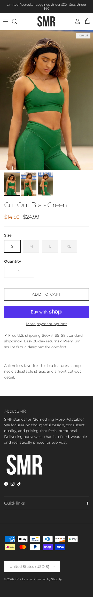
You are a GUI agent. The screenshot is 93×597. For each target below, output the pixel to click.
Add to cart (46, 294)
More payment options (46, 324)
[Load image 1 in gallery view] (46, 100)
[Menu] (5, 21)
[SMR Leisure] (46, 21)
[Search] (17, 21)
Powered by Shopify (48, 579)
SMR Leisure (23, 579)
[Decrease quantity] (8, 272)
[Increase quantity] (29, 272)
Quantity (12, 261)
